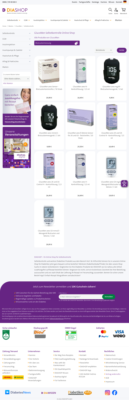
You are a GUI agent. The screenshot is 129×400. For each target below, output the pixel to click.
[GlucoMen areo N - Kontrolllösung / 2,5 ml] (80, 78)
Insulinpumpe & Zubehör (59, 20)
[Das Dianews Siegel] (42, 334)
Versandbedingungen (12, 359)
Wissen (111, 2)
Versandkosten (9, 355)
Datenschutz (111, 355)
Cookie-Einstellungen (114, 359)
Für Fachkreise (60, 380)
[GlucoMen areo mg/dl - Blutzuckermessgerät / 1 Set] (112, 78)
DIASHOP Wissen (61, 373)
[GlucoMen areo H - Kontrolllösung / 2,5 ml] (80, 175)
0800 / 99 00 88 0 (9, 2)
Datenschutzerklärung (56, 319)
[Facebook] (114, 392)
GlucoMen (18, 26)
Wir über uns (34, 363)
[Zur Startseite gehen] (14, 11)
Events (74, 2)
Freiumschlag (9, 366)
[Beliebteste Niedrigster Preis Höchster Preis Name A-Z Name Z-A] (104, 50)
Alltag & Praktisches (102, 20)
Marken (118, 20)
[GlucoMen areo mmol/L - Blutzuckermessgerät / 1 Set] (49, 126)
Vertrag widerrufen (113, 374)
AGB (107, 378)
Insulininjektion (39, 20)
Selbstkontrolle (12, 20)
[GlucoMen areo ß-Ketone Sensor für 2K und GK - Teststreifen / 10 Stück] (80, 126)
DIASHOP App (85, 370)
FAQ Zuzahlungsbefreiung (65, 359)
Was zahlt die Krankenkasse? (59, 364)
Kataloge (95, 2)
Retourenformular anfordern (10, 371)
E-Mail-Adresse (63, 293)
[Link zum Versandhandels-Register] (71, 335)
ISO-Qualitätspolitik (63, 369)
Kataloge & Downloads (89, 359)
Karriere (104, 2)
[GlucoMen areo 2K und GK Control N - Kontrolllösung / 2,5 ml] (112, 126)
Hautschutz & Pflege (81, 20)
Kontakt (119, 2)
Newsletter (84, 363)
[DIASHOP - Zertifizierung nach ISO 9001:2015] (10, 334)
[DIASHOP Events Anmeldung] (16, 148)
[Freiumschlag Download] (16, 107)
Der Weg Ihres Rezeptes (64, 355)
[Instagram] (107, 392)
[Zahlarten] (111, 334)
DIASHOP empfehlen (88, 366)
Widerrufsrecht (111, 370)
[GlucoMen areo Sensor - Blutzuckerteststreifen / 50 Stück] (49, 78)
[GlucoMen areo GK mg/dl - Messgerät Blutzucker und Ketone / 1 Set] (112, 175)
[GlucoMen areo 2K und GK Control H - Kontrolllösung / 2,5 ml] (49, 175)
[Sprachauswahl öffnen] (125, 1)
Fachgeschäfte (84, 2)
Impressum (110, 381)
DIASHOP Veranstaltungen (34, 379)
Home (4, 26)
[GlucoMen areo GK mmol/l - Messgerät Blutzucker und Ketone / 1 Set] (49, 223)
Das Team (33, 366)
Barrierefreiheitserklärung (116, 366)
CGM (25, 20)
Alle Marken (8, 83)
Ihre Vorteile (34, 359)
